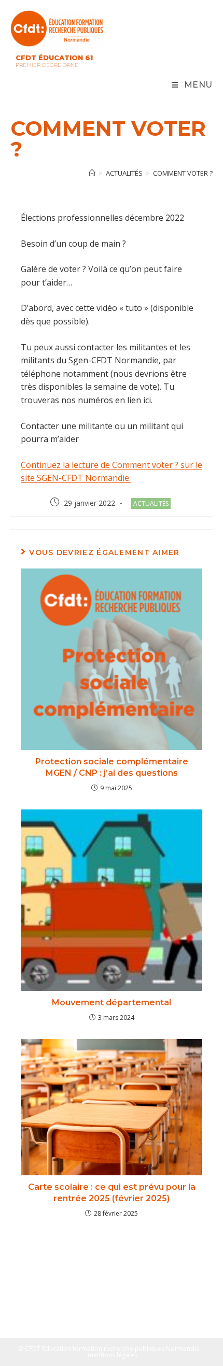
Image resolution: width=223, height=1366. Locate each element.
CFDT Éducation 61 (54, 57)
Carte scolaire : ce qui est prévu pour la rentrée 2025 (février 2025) (112, 1192)
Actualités (151, 503)
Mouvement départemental (111, 1002)
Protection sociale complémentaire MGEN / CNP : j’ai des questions (111, 767)
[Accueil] (92, 173)
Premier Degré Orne (47, 65)
